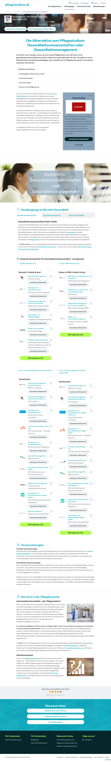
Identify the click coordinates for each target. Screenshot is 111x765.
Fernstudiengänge (55, 722)
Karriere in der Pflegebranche (29, 87)
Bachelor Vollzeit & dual (28, 263)
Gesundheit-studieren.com (47, 247)
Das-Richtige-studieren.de (65, 740)
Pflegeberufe (34, 240)
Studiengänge (69, 6)
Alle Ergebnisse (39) (35, 358)
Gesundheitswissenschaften (26, 215)
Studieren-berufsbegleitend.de (67, 746)
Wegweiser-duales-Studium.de (67, 743)
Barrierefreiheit (98, 757)
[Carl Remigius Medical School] (79, 107)
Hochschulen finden (84, 6)
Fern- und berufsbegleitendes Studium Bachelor (36, 370)
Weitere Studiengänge (76, 215)
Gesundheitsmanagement (52, 215)
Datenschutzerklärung (71, 757)
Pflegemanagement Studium (55, 716)
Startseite (7, 12)
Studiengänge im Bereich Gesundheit (32, 74)
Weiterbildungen (99, 6)
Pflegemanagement (72, 645)
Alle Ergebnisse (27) (35, 524)
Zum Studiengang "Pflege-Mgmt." (41, 29)
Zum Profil (79, 145)
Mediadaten (35, 740)
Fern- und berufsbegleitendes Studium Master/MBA (73, 371)
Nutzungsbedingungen (86, 757)
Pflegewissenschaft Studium (55, 711)
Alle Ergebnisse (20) (75, 335)
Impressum (60, 757)
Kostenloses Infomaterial (15, 29)
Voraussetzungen (25, 83)
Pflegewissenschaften (32, 658)
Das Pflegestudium (54, 6)
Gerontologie (70, 232)
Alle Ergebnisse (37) (75, 533)
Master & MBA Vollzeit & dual (69, 263)
